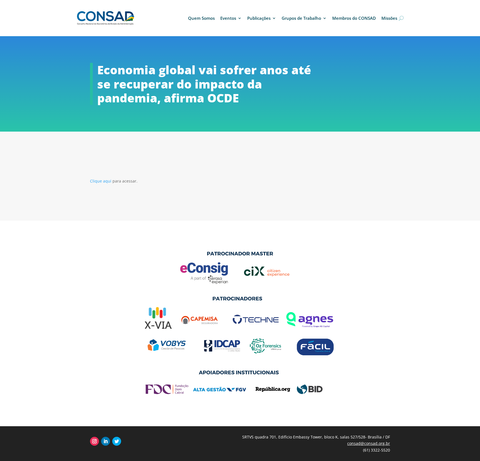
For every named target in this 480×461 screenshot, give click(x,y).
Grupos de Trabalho (301, 18)
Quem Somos (201, 18)
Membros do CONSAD (354, 18)
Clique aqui (101, 181)
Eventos (228, 18)
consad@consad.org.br (368, 443)
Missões (389, 18)
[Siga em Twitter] (116, 441)
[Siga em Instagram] (94, 441)
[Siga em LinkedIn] (105, 441)
